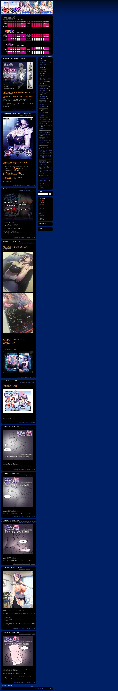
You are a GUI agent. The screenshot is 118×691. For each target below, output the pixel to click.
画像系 (40, 73)
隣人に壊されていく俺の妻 (24, 110)
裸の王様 (41, 71)
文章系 (40, 75)
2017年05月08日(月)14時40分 (25, 569)
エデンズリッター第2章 (45, 175)
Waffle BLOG (8, 2)
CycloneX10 (41, 112)
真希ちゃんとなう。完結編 (44, 121)
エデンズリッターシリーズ (44, 173)
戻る (43, 56)
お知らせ (41, 60)
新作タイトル (42, 137)
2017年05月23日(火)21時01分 (25, 243)
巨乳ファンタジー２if (43, 107)
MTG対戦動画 (42, 96)
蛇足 (40, 183)
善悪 (40, 138)
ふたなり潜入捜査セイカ (44, 185)
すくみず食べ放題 (43, 92)
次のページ (10, 685)
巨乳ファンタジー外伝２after (45, 129)
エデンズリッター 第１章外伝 (45, 170)
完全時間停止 (42, 115)
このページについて (43, 85)
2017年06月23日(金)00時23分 (25, 190)
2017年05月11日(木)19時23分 (25, 475)
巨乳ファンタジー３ (43, 119)
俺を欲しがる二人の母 (43, 144)
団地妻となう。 (42, 88)
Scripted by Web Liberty (39, 688)
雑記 (40, 77)
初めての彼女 (42, 166)
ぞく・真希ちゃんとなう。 (44, 109)
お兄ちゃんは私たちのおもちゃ (45, 125)
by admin (33, 60)
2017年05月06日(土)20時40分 (25, 633)
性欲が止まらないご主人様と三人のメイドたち (45, 159)
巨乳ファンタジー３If (43, 140)
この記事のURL (16, 110)
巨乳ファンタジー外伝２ (44, 101)
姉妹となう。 (42, 117)
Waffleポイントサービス (44, 142)
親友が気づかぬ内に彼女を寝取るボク (45, 153)
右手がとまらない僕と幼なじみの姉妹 (45, 79)
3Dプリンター (42, 123)
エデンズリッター (43, 132)
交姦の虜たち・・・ (43, 128)
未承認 (40, 200)
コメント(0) (33, 110)
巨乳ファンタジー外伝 (43, 64)
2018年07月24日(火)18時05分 (25, 60)
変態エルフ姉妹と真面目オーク (45, 167)
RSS (46, 56)
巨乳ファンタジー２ (43, 90)
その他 (40, 83)
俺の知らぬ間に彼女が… (44, 178)
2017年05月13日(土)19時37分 (25, 428)
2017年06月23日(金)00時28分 (25, 115)
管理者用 (50, 56)
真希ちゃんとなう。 (43, 86)
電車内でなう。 (42, 98)
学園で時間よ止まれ (43, 104)
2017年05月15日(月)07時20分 (25, 382)
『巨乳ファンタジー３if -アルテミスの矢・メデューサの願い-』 (45, 156)
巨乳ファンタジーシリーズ (44, 180)
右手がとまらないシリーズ (44, 69)
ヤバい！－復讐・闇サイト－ (45, 93)
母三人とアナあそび (43, 164)
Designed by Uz (48, 688)
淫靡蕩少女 (41, 114)
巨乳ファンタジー (43, 81)
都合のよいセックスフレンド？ (45, 62)
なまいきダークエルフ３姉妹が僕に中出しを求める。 (45, 151)
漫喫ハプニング (42, 106)
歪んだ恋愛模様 (42, 99)
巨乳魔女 (41, 67)
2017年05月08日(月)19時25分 (25, 522)
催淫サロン (41, 187)
